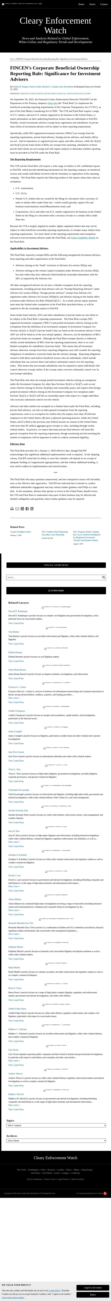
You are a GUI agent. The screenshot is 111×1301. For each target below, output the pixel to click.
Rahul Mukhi (14, 967)
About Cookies (77, 1179)
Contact (104, 4)
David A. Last (14, 875)
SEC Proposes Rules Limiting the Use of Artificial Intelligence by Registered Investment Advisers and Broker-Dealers (86, 536)
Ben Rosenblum (67, 87)
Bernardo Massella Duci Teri (20, 923)
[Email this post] (17, 509)
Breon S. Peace (15, 988)
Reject (93, 1295)
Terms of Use (50, 1179)
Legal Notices (63, 1179)
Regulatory (85, 94)
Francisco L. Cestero (17, 687)
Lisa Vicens (13, 1050)
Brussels (51, 1170)
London (60, 1170)
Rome (68, 1170)
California (75, 1173)
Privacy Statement (34, 1179)
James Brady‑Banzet (17, 670)
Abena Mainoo (14, 899)
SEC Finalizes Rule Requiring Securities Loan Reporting (55, 533)
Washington (33, 1170)
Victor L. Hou (14, 769)
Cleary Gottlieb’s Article (83, 237)
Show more (13, 698)
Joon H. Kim (13, 831)
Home (81, 4)
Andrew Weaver (15, 1074)
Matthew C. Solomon (17, 1029)
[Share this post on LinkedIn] (31, 509)
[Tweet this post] (22, 509)
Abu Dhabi (47, 1173)
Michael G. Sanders (50, 87)
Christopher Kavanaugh (18, 790)
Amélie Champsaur (16, 711)
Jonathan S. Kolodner (17, 855)
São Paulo (35, 1173)
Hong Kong (86, 1170)
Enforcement (50, 94)
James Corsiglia (15, 731)
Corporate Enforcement (31, 94)
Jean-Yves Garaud (16, 752)
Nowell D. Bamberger (17, 611)
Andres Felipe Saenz (17, 1009)
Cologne (65, 1173)
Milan (76, 1170)
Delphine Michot (15, 947)
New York (21, 1170)
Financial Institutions (68, 94)
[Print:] (12, 509)
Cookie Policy (54, 1290)
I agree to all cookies (93, 1288)
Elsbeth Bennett (15, 652)
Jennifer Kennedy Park (18, 810)
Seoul (56, 1173)
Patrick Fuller (35, 87)
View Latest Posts (16, 623)
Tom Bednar (13, 632)
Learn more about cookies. (13, 1297)
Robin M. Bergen (20, 87)
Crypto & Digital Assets (20, 532)
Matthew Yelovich (16, 1094)
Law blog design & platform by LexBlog (90, 1193)
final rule (52, 103)
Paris (43, 1170)
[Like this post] (27, 509)
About (92, 4)
